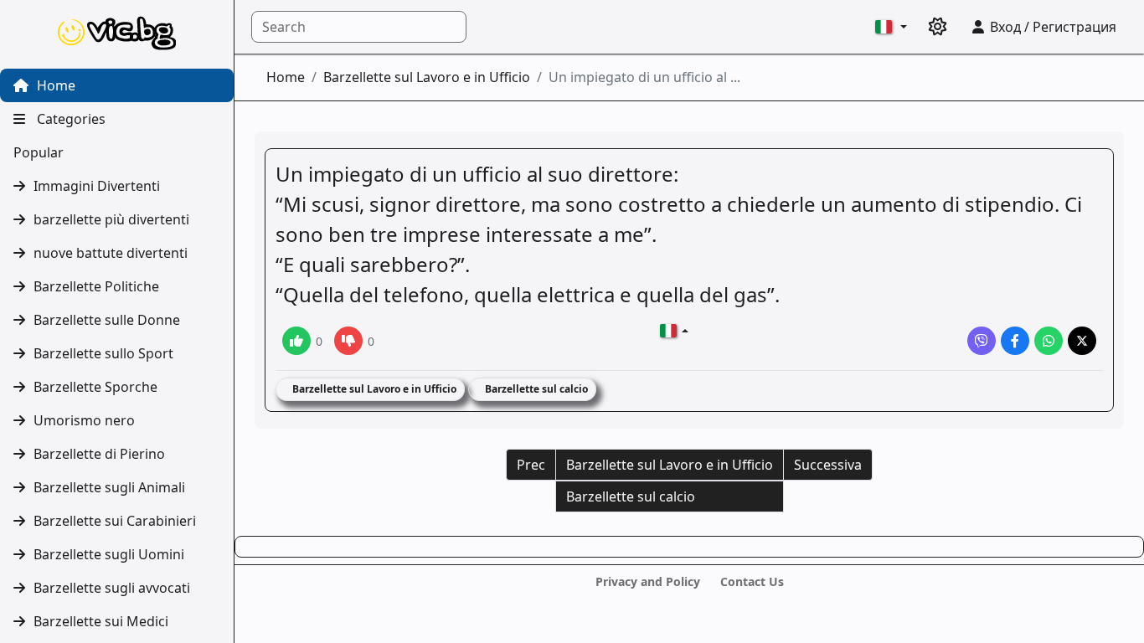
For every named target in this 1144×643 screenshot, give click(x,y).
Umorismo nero (84, 420)
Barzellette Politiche (96, 286)
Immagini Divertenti (96, 186)
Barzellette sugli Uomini (108, 554)
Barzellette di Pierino (99, 454)
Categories (69, 119)
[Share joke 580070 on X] (1082, 341)
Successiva (828, 464)
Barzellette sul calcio (535, 389)
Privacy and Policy (647, 581)
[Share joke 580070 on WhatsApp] (1048, 341)
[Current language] (891, 27)
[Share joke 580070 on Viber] (981, 341)
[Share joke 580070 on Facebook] (1015, 341)
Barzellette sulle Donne (106, 320)
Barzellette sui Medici (100, 621)
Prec (531, 464)
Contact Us (752, 581)
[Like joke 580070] (296, 341)
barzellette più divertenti (111, 219)
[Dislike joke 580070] (348, 341)
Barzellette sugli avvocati (111, 588)
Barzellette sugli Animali (109, 487)
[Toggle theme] (938, 27)
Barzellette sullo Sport (103, 353)
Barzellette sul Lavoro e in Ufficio (426, 77)
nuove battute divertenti (110, 253)
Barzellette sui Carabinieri (114, 521)
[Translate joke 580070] (674, 330)
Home (54, 85)
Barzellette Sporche (95, 387)
